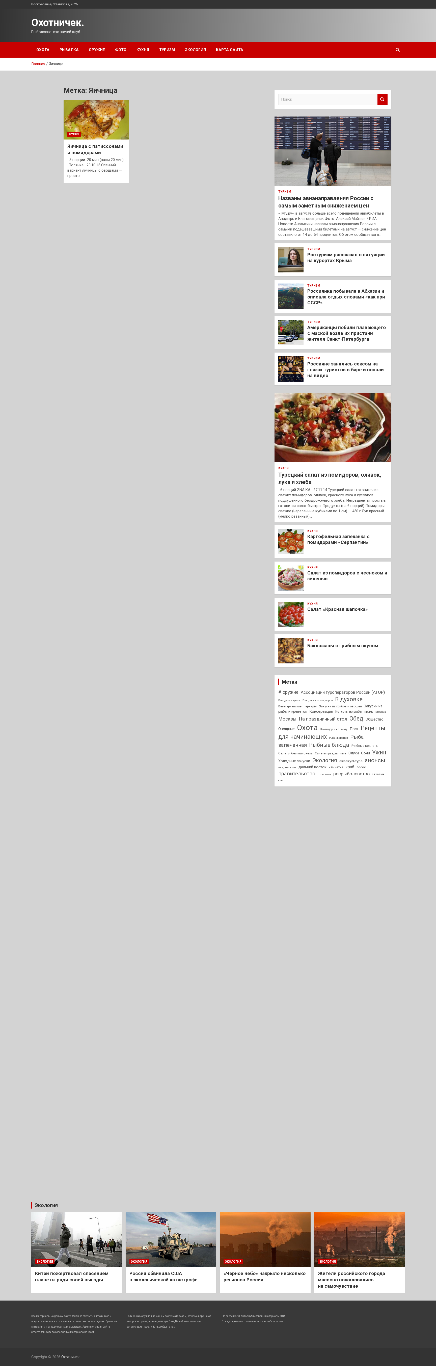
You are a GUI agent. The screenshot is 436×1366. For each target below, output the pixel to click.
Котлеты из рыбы (348, 711)
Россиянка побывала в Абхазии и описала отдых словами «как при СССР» (346, 297)
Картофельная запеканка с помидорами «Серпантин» (338, 539)
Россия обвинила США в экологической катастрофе (163, 1276)
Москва (380, 711)
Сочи (365, 753)
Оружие (97, 50)
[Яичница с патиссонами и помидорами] (96, 120)
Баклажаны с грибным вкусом (342, 646)
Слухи (353, 753)
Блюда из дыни (289, 700)
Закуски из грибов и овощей (340, 706)
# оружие (288, 692)
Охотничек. (57, 23)
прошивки (324, 774)
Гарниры (310, 706)
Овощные (286, 729)
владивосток (287, 767)
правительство (296, 774)
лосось (362, 767)
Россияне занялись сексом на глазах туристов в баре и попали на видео (345, 369)
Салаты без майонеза (295, 753)
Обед (356, 718)
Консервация (321, 711)
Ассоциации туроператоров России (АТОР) (343, 692)
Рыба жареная (338, 737)
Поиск (382, 99)
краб (349, 767)
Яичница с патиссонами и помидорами (95, 149)
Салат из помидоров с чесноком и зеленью (347, 576)
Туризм (167, 50)
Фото (120, 50)
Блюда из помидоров (318, 700)
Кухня (143, 50)
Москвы (287, 719)
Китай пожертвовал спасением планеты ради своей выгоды (71, 1276)
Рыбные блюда (329, 745)
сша (280, 780)
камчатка (336, 767)
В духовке (349, 699)
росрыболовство (351, 773)
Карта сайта (229, 50)
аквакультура (351, 761)
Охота (42, 50)
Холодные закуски (294, 761)
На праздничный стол (323, 719)
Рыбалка (69, 50)
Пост (354, 729)
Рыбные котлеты (364, 746)
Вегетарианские (290, 706)
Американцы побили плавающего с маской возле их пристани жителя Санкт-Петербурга (346, 333)
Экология (195, 50)
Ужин (379, 752)
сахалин (378, 774)
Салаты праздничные (330, 753)
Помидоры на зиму (333, 729)
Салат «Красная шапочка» (337, 609)
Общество (375, 719)
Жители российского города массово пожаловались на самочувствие (351, 1279)
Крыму (368, 711)
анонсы (375, 760)
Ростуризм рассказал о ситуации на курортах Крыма (346, 257)
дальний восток (312, 767)
